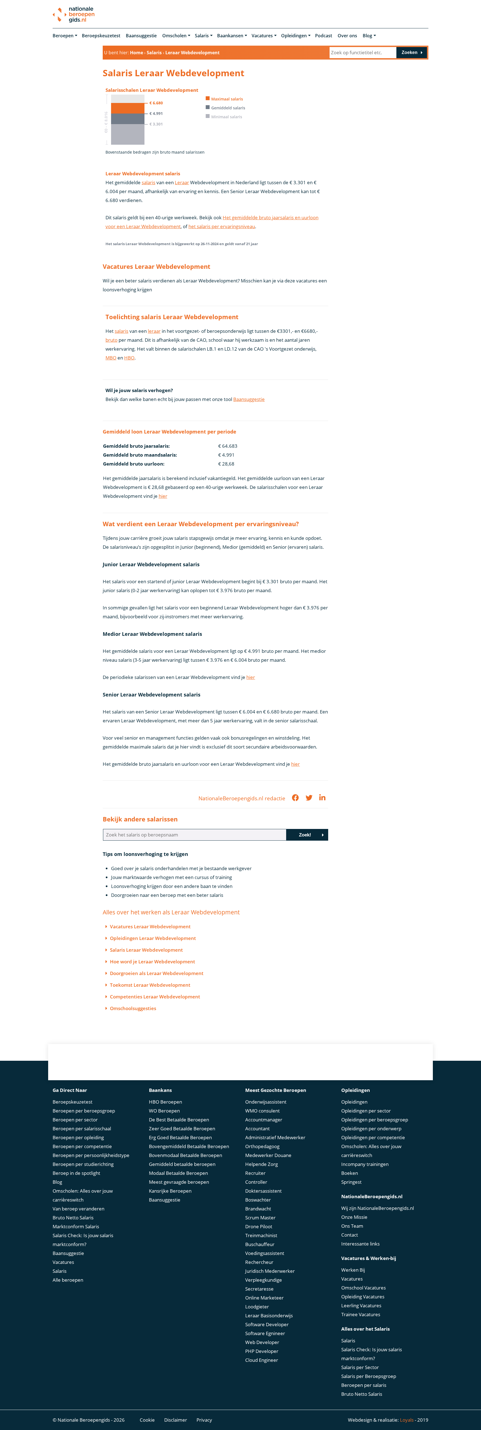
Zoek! (305, 835)
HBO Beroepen (165, 1102)
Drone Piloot (258, 1226)
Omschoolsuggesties (133, 1008)
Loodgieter (257, 1306)
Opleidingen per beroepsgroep (374, 1119)
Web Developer (262, 1342)
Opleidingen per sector (366, 1110)
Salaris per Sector (360, 1367)
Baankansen (230, 36)
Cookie (147, 1420)
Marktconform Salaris (76, 1226)
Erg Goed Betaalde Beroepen (180, 1137)
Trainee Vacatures (360, 1314)
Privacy (204, 1420)
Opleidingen (294, 36)
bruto (111, 340)
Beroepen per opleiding (78, 1137)
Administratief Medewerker (275, 1137)
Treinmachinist (261, 1235)
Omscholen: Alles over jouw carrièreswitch (83, 1195)
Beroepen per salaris (363, 1385)
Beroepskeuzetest (101, 36)
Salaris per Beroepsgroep (368, 1376)
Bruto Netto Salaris (73, 1217)
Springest (351, 1182)
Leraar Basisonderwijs (269, 1315)
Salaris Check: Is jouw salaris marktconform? (83, 1239)
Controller (256, 1182)
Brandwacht (258, 1208)
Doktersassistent (263, 1191)
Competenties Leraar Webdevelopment (155, 996)
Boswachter (258, 1200)
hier (163, 496)
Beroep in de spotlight (76, 1173)
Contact (349, 1235)
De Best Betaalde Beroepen (179, 1119)
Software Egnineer (265, 1333)
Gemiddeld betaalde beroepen (182, 1164)
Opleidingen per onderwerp (371, 1128)
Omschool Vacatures (363, 1287)
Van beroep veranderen (78, 1208)
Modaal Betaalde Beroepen (178, 1173)
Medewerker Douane (268, 1155)
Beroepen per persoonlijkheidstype (91, 1155)
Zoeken (410, 52)
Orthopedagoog (262, 1146)
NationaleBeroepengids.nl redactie (241, 798)
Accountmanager (263, 1119)
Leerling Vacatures (361, 1305)
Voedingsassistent (264, 1253)
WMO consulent (262, 1110)
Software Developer (267, 1324)
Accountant (257, 1128)
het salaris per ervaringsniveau (221, 226)
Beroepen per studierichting (83, 1164)
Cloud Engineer (261, 1360)
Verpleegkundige (263, 1280)
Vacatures (262, 36)
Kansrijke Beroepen (170, 1191)
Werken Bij (353, 1270)
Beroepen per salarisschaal (82, 1128)
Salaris (202, 36)
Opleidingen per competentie (373, 1137)
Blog (367, 36)
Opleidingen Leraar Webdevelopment (153, 938)
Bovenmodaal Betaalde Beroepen (185, 1155)
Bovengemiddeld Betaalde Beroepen (189, 1146)
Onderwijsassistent (265, 1102)
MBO (110, 358)
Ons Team (352, 1226)
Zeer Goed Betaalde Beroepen (182, 1128)
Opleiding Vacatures (362, 1296)
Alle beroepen (68, 1280)
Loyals (407, 1420)
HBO (129, 358)
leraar (154, 331)
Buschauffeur (259, 1244)
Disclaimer (175, 1420)
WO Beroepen (164, 1110)
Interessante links (360, 1244)
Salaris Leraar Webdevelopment (146, 950)
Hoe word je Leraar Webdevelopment (152, 961)
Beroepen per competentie (82, 1146)
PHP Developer (261, 1351)
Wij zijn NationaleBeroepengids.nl (377, 1208)
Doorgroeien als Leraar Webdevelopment (156, 973)
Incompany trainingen (365, 1164)
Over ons (347, 36)
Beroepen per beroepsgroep (84, 1110)
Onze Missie (354, 1217)
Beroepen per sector (75, 1119)
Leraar (182, 182)
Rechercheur (259, 1262)
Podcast (323, 36)
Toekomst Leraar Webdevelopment (150, 985)
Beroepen (63, 36)
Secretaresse (259, 1289)
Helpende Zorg (261, 1164)
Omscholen (174, 36)
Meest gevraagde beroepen (179, 1182)
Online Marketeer (264, 1297)
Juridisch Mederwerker (270, 1271)
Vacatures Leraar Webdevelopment (150, 926)
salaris (148, 182)
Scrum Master (260, 1217)
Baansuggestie (141, 36)
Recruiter (255, 1173)
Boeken (349, 1173)
